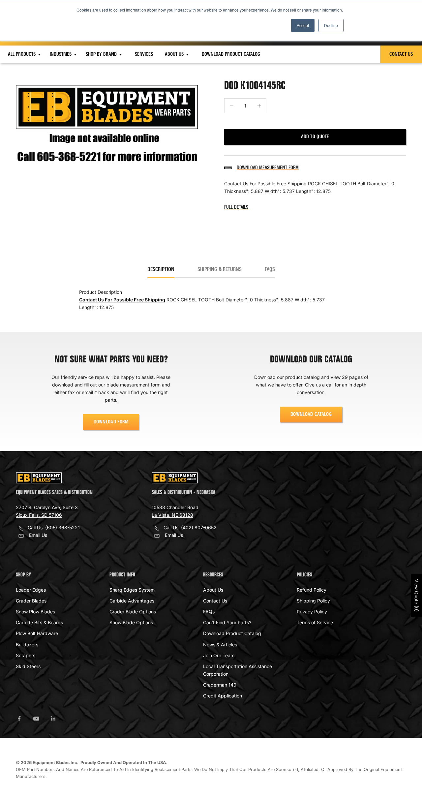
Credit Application (222, 695)
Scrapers (25, 655)
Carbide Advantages (131, 600)
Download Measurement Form (268, 168)
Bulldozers (27, 644)
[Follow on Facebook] (19, 718)
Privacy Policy (312, 611)
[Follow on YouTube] (36, 718)
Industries (61, 54)
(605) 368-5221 (62, 527)
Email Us (38, 535)
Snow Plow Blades (35, 611)
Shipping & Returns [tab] (219, 269)
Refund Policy (311, 590)
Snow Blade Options (131, 622)
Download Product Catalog (231, 54)
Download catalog (311, 414)
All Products (22, 54)
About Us (175, 54)
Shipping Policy (313, 600)
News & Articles (220, 644)
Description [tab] (160, 269)
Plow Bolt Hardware (37, 633)
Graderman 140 (219, 685)
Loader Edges (31, 590)
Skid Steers (28, 666)
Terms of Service (315, 622)
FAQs (209, 611)
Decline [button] (331, 25)
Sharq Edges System (132, 590)
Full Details (236, 207)
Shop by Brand (102, 54)
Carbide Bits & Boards (39, 622)
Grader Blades (31, 600)
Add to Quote (315, 137)
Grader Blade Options (132, 611)
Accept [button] (303, 25)
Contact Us (401, 54)
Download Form (111, 422)
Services (144, 54)
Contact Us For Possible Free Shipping (122, 299)
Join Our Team (218, 655)
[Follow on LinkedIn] (53, 718)
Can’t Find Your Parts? (227, 622)
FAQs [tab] (270, 269)
